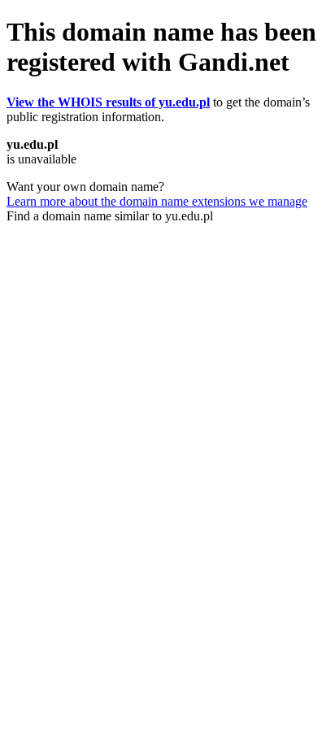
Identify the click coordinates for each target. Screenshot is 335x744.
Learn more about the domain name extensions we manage (157, 201)
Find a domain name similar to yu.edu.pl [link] (110, 216)
